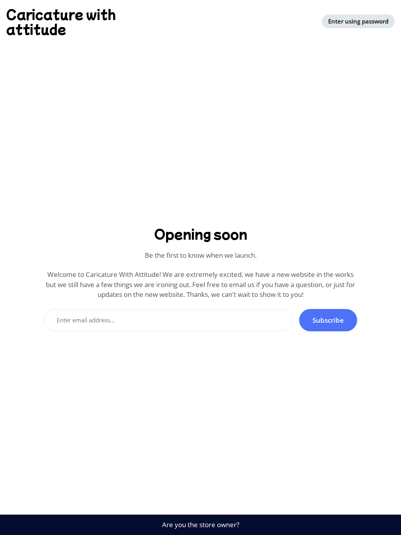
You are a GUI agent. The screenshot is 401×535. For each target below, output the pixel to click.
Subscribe (328, 320)
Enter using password (358, 21)
